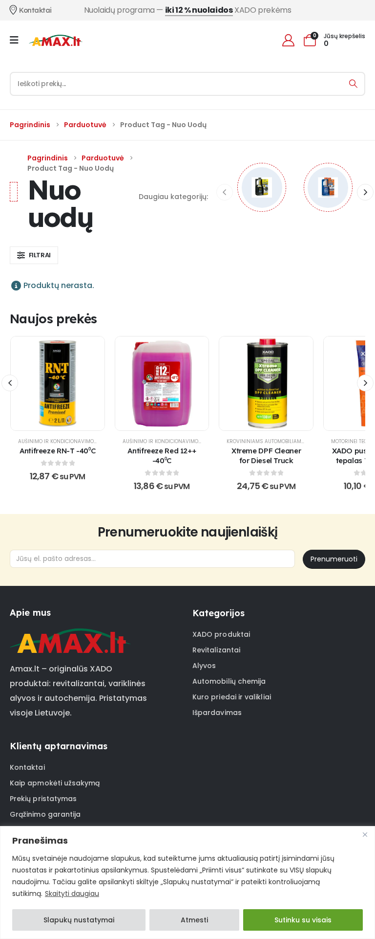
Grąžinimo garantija (45, 814)
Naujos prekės (53, 319)
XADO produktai (221, 634)
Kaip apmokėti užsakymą (55, 783)
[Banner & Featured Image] (262, 187)
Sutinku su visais (303, 920)
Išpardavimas (217, 712)
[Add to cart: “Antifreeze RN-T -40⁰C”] (57, 383)
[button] (365, 192)
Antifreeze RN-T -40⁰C (57, 450)
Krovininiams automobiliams (266, 441)
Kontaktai (27, 767)
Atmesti (194, 920)
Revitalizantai (216, 650)
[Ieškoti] (353, 84)
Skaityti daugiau (72, 893)
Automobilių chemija (229, 681)
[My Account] (288, 40)
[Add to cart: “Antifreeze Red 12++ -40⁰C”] (161, 383)
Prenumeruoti (334, 559)
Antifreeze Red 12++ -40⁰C (161, 455)
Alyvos (204, 666)
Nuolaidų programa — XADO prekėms (188, 10)
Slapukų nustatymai (78, 920)
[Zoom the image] (70, 634)
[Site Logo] (56, 40)
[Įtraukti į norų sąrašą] (33, 383)
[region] (187, 882)
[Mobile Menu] (17, 40)
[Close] (365, 834)
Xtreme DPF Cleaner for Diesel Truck (266, 455)
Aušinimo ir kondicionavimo (56, 441)
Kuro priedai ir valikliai (231, 697)
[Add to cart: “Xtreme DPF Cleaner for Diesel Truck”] (266, 383)
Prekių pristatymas (43, 799)
